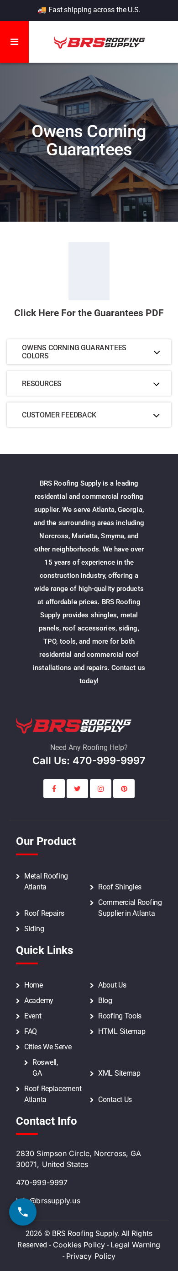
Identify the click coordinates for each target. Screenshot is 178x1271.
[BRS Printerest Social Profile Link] (124, 788)
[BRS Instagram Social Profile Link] (100, 788)
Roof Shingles (119, 887)
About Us (112, 985)
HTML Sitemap (121, 1031)
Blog (105, 1000)
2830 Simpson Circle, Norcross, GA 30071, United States (78, 1159)
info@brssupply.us (48, 1200)
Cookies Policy (79, 1244)
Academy (38, 1000)
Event (33, 1016)
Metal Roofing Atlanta (46, 881)
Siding (34, 928)
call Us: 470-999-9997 (89, 760)
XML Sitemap (119, 1073)
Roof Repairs (44, 913)
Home (33, 985)
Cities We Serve (48, 1047)
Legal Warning (135, 1244)
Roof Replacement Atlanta (52, 1094)
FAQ (30, 1031)
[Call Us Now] (23, 1212)
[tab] (89, 352)
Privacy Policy (90, 1256)
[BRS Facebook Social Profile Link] (54, 788)
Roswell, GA (45, 1067)
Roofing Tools (119, 1016)
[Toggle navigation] (14, 42)
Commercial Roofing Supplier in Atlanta (130, 908)
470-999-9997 (42, 1182)
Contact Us (115, 1099)
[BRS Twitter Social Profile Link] (77, 788)
